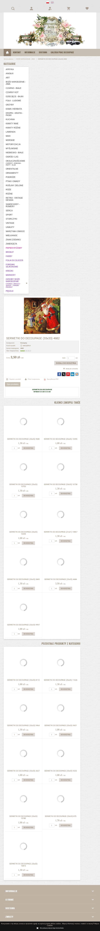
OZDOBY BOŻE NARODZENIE (13, 283)
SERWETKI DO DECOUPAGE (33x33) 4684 (60, 579)
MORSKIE (10, 140)
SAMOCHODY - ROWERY (13, 205)
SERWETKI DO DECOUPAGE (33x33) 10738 (60, 484)
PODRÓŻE (10, 177)
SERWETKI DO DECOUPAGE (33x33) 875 (60, 816)
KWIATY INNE (12, 124)
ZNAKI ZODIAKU (13, 240)
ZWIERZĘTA (11, 244)
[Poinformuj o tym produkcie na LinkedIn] (72, 374)
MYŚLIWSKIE (12, 148)
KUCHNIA (10, 119)
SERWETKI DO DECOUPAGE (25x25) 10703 (23, 485)
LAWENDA (10, 132)
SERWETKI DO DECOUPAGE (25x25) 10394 (23, 533)
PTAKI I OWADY (13, 181)
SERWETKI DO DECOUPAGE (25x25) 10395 (60, 439)
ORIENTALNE (12, 169)
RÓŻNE (9, 194)
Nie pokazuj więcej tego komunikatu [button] (52, 928)
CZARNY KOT (12, 92)
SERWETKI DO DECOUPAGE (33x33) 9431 (60, 725)
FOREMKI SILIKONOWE (12, 266)
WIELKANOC (12, 235)
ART (8, 78)
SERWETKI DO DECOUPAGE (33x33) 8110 (23, 680)
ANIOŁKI (9, 73)
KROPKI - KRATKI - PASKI (14, 114)
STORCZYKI (11, 219)
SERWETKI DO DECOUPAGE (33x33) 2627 (23, 771)
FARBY (9, 256)
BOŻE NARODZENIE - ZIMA (16, 83)
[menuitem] (17, 52)
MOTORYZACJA (13, 144)
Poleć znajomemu (34, 379)
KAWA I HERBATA (14, 109)
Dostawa (43, 52)
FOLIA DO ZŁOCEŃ (14, 260)
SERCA (9, 211)
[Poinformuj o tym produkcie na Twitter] (64, 374)
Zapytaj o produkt (15, 379)
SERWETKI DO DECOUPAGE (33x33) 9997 (23, 625)
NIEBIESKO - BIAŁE (15, 153)
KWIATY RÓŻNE (13, 128)
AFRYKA (10, 69)
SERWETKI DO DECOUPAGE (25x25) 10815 (23, 865)
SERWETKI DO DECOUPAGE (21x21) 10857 (60, 532)
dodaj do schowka (72, 369)
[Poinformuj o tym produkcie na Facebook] (59, 374)
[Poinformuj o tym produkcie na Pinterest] (68, 374)
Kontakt (17, 52)
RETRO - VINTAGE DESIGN (14, 199)
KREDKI (9, 271)
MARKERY (11, 275)
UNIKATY (10, 227)
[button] (47, 2)
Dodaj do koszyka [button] (66, 363)
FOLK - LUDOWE (13, 101)
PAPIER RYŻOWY (14, 248)
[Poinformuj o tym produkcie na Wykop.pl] (77, 374)
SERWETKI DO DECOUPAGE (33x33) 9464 (23, 725)
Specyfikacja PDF (53, 379)
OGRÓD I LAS (12, 157)
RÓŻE (8, 190)
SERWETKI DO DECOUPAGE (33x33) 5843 (23, 579)
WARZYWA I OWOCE (15, 231)
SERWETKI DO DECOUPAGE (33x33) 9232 (60, 771)
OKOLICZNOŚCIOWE (15, 163)
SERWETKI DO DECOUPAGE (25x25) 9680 (23, 439)
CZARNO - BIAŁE (13, 88)
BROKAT (10, 252)
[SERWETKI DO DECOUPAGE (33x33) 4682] (42, 316)
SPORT (9, 215)
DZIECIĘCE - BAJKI (14, 96)
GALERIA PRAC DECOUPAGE (62, 52)
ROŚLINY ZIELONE (14, 185)
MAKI (8, 136)
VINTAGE (10, 223)
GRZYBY (10, 105)
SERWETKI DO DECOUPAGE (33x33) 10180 (23, 817)
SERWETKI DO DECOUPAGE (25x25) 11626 (60, 680)
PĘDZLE (10, 291)
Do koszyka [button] (28, 448)
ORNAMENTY (12, 173)
